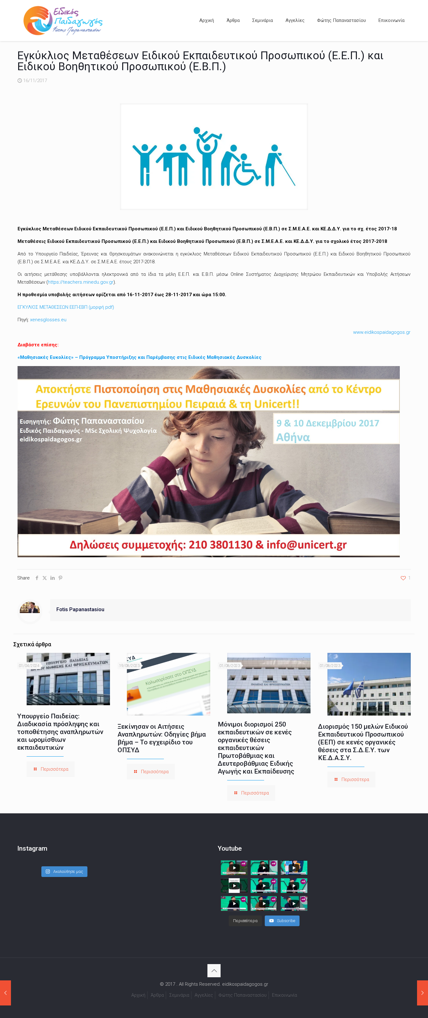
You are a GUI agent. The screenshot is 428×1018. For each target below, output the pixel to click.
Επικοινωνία (284, 995)
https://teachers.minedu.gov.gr (80, 282)
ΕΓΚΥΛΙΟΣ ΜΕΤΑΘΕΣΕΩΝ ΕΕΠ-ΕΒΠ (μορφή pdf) (66, 307)
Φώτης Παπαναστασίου (242, 995)
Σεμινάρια (179, 995)
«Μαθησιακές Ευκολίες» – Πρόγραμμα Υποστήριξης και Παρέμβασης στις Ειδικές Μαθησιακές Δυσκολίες (140, 357)
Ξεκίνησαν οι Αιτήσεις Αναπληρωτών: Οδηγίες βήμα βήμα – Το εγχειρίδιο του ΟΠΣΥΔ (161, 738)
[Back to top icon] (214, 970)
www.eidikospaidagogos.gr (381, 332)
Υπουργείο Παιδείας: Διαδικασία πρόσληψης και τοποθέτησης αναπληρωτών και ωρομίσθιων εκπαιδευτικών (60, 731)
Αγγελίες (204, 995)
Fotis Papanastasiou (80, 609)
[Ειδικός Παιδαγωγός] (62, 20)
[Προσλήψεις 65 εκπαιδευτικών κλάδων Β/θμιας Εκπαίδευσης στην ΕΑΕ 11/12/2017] (422, 992)
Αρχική (138, 995)
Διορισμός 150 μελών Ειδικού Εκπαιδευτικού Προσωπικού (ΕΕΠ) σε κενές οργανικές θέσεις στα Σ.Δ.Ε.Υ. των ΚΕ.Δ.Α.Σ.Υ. (363, 742)
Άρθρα (157, 995)
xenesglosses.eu (48, 320)
